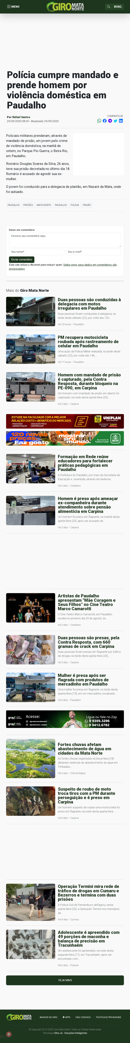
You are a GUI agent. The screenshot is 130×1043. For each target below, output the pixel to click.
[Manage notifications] (9, 1034)
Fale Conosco (83, 1017)
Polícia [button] (75, 205)
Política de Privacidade (108, 1017)
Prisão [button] (87, 205)
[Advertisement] (65, 41)
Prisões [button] (28, 205)
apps (67, 1017)
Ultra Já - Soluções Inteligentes (70, 1033)
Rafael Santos (21, 117)
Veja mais (65, 980)
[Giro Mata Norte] (65, 6)
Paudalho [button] (14, 205)
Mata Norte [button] (44, 205)
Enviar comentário (21, 259)
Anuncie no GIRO (48, 1017)
